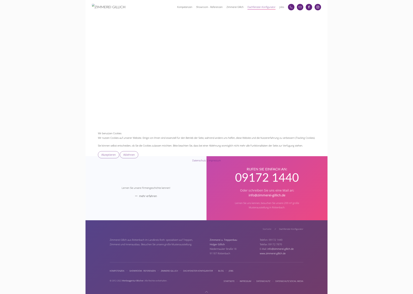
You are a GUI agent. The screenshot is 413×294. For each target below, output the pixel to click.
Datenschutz (199, 160)
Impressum (215, 160)
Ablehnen (129, 155)
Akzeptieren (108, 155)
